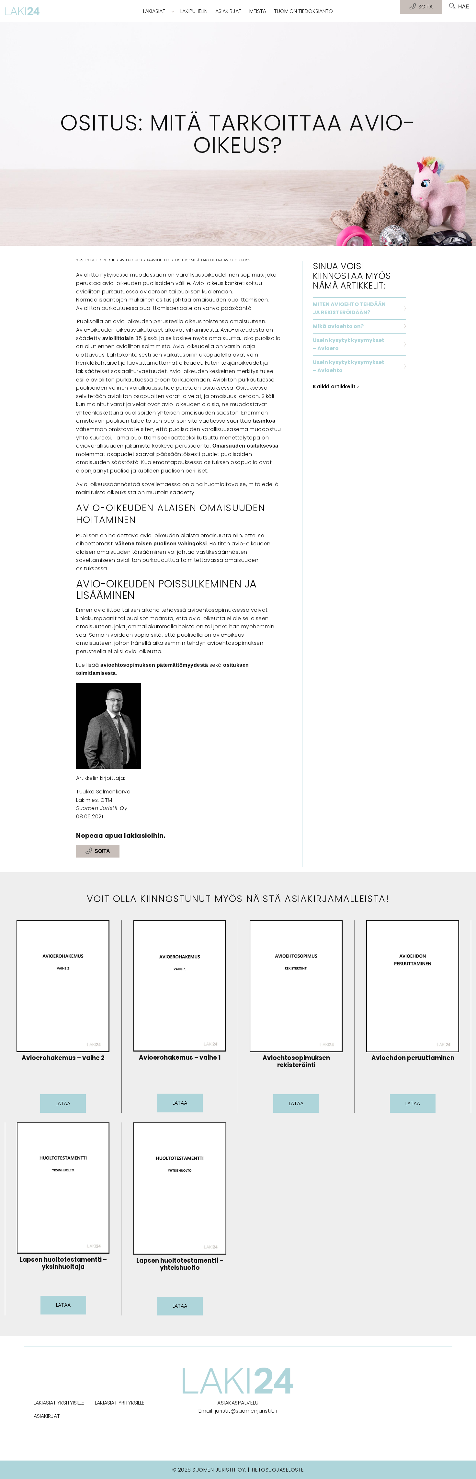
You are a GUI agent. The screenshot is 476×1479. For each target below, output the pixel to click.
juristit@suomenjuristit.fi (246, 1411)
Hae (463, 6)
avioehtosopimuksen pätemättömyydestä (154, 665)
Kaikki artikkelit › (336, 386)
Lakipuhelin (194, 11)
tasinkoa (264, 421)
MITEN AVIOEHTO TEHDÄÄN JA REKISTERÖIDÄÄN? (349, 308)
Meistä (257, 11)
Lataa (63, 1103)
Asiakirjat (228, 11)
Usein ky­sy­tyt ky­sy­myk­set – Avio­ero (348, 344)
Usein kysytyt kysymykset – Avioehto (348, 366)
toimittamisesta (96, 673)
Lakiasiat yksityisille (59, 1402)
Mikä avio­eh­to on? (338, 326)
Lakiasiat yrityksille (119, 1402)
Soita (102, 851)
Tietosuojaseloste (277, 1469)
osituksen (236, 665)
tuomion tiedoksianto (303, 11)
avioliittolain (118, 338)
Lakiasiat (154, 11)
